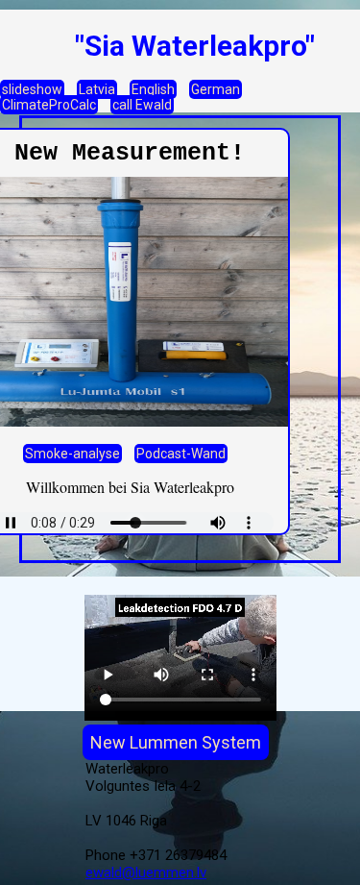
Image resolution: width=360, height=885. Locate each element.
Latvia (97, 89)
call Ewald (142, 104)
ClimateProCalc (49, 104)
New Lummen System (175, 742)
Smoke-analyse (72, 453)
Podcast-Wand (181, 453)
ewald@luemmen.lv (145, 872)
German (215, 89)
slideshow (32, 89)
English (153, 89)
